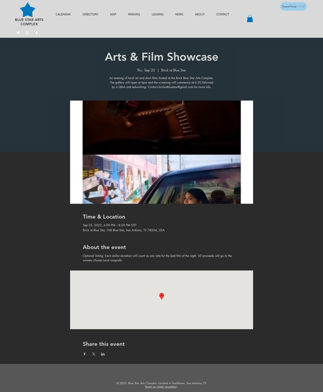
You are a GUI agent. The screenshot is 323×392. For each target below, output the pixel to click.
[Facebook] (36, 32)
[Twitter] (18, 32)
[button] (250, 18)
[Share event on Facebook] (84, 354)
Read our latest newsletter (161, 386)
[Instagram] (27, 32)
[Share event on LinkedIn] (103, 354)
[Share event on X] (94, 354)
